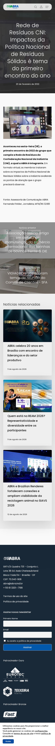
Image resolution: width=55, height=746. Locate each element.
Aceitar (8, 741)
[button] (47, 6)
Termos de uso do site (15, 596)
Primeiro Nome (10, 618)
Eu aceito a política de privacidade (24, 641)
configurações (41, 731)
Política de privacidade (16, 601)
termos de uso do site (23, 733)
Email (5, 629)
